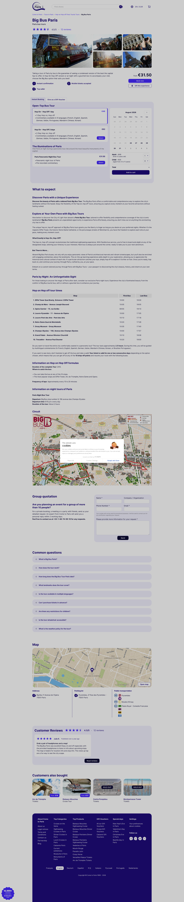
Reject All (71, 461)
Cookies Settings (92, 461)
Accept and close (113, 461)
